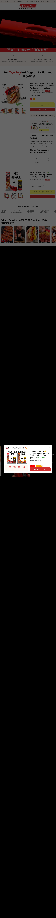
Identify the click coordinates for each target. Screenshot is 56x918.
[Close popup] (49, 448)
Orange (39, 466)
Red (32, 466)
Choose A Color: (34, 463)
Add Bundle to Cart (40, 469)
